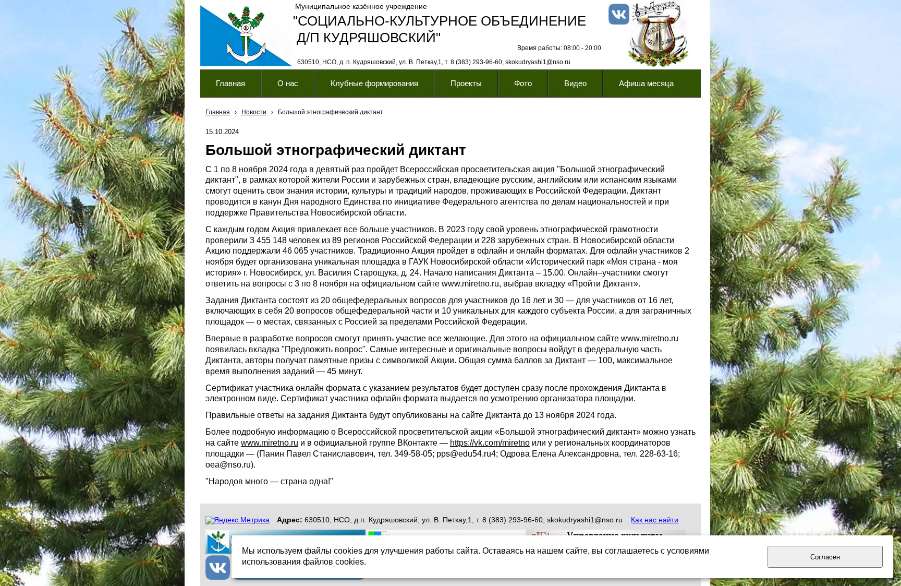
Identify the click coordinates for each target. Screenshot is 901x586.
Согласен (825, 557)
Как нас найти (654, 520)
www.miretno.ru (269, 442)
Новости (253, 112)
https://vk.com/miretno (490, 442)
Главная (217, 112)
